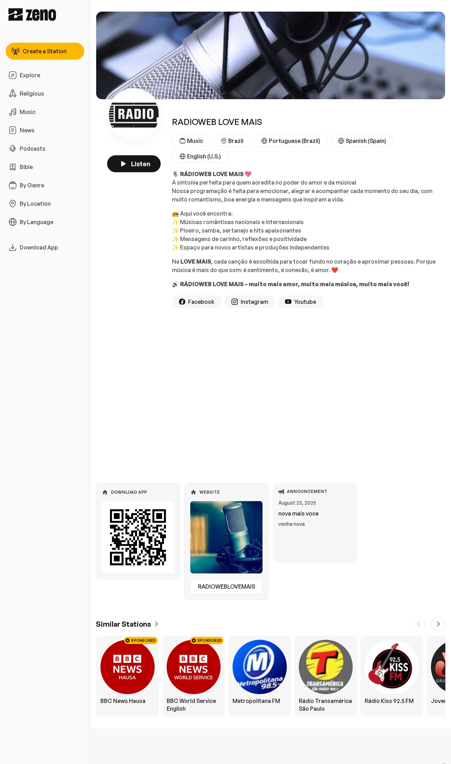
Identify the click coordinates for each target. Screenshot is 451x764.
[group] (270, 676)
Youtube (305, 301)
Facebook (201, 301)
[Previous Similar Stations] (419, 624)
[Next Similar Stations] (438, 624)
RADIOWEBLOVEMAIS (226, 586)
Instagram (254, 301)
